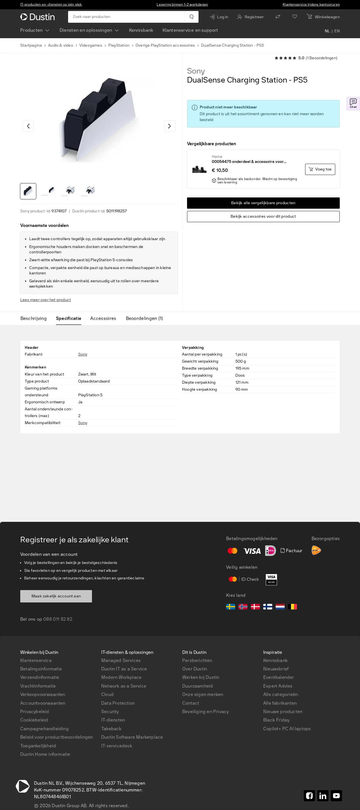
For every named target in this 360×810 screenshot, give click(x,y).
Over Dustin (194, 669)
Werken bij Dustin (200, 677)
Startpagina (31, 45)
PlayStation (118, 45)
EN (337, 31)
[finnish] (267, 607)
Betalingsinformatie (41, 669)
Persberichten (197, 660)
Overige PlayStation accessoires (165, 45)
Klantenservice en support (190, 30)
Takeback (111, 728)
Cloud (107, 694)
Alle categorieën (280, 694)
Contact (190, 703)
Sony (196, 71)
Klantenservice (36, 660)
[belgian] (292, 607)
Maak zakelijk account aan (56, 596)
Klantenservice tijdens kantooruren (311, 4)
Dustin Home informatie (45, 754)
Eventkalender (278, 677)
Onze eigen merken (202, 694)
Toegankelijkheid (38, 745)
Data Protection (118, 703)
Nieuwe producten (282, 711)
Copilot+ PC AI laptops (287, 728)
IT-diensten (113, 720)
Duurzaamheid (197, 686)
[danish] (255, 607)
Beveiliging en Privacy (205, 711)
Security (110, 711)
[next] (170, 126)
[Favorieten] (295, 16)
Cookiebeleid (34, 720)
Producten (31, 30)
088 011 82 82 (57, 619)
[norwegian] (243, 607)
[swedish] (230, 607)
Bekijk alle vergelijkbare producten (263, 203)
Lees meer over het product (45, 299)
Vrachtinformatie (38, 686)
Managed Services (121, 660)
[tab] (35, 318)
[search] (191, 16)
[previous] (28, 126)
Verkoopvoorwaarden (42, 694)
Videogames (90, 45)
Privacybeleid (34, 711)
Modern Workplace (121, 677)
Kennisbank (141, 30)
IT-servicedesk (116, 745)
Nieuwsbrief (276, 669)
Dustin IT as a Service (124, 669)
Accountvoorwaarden (43, 703)
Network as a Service (123, 686)
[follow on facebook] (309, 795)
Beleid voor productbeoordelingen (56, 737)
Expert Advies (278, 686)
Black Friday (276, 720)
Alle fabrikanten (280, 703)
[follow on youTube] (336, 795)
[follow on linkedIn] (322, 795)
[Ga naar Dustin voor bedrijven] (38, 16)
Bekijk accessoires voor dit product (263, 216)
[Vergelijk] (278, 16)
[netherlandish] (280, 607)
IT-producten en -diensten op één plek (51, 4)
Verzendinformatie (39, 677)
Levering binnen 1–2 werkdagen (182, 4)
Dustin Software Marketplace (132, 737)
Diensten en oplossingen (86, 30)
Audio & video (60, 45)
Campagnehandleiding (44, 728)
